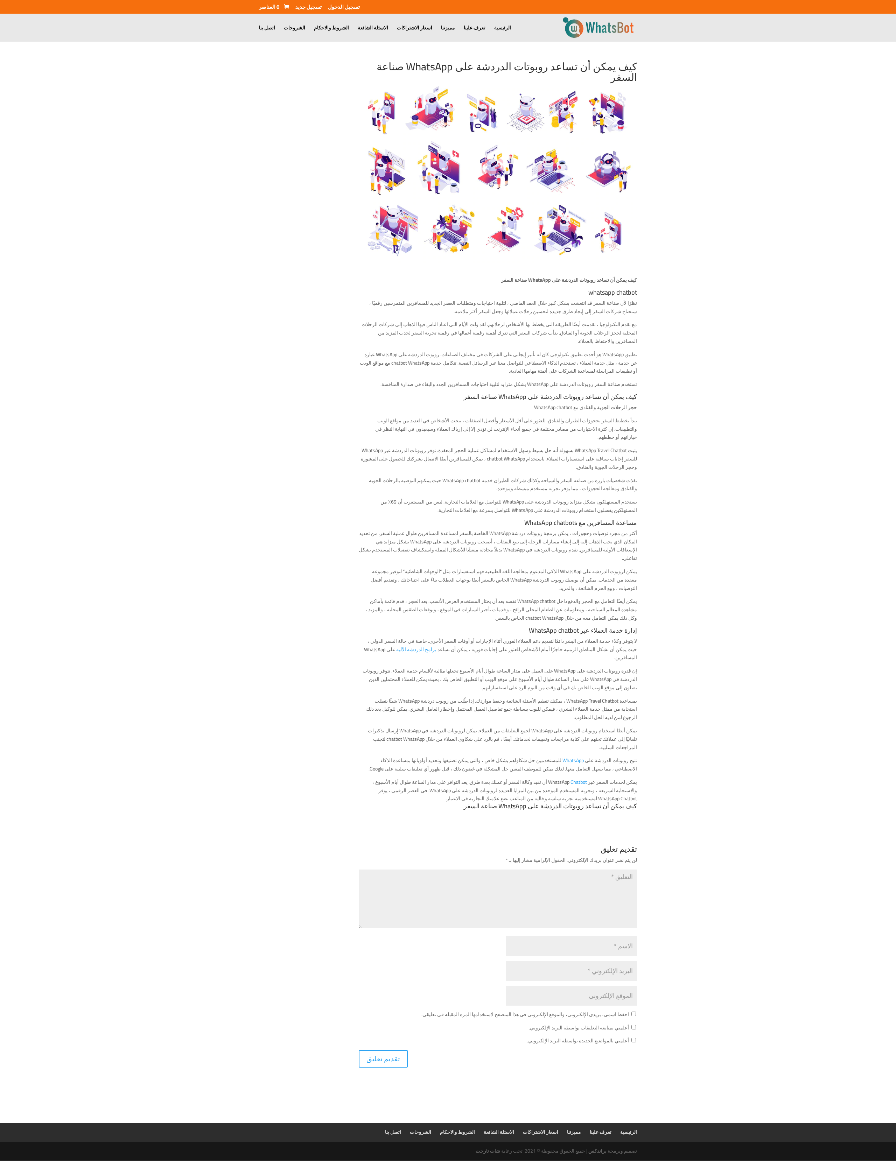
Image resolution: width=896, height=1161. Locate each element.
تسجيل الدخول (344, 8)
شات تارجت (488, 1150)
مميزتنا (448, 28)
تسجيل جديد (308, 8)
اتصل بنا (267, 28)
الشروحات (294, 28)
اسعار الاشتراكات (414, 28)
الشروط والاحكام (331, 28)
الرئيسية (502, 28)
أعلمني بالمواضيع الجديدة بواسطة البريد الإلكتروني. (578, 1040)
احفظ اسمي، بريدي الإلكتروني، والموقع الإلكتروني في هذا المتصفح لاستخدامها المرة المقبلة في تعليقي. (525, 1014)
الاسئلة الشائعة (373, 28)
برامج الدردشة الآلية (416, 649)
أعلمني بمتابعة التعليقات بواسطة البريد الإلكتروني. (579, 1027)
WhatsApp (573, 760)
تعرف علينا (474, 28)
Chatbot (578, 782)
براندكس (597, 1150)
